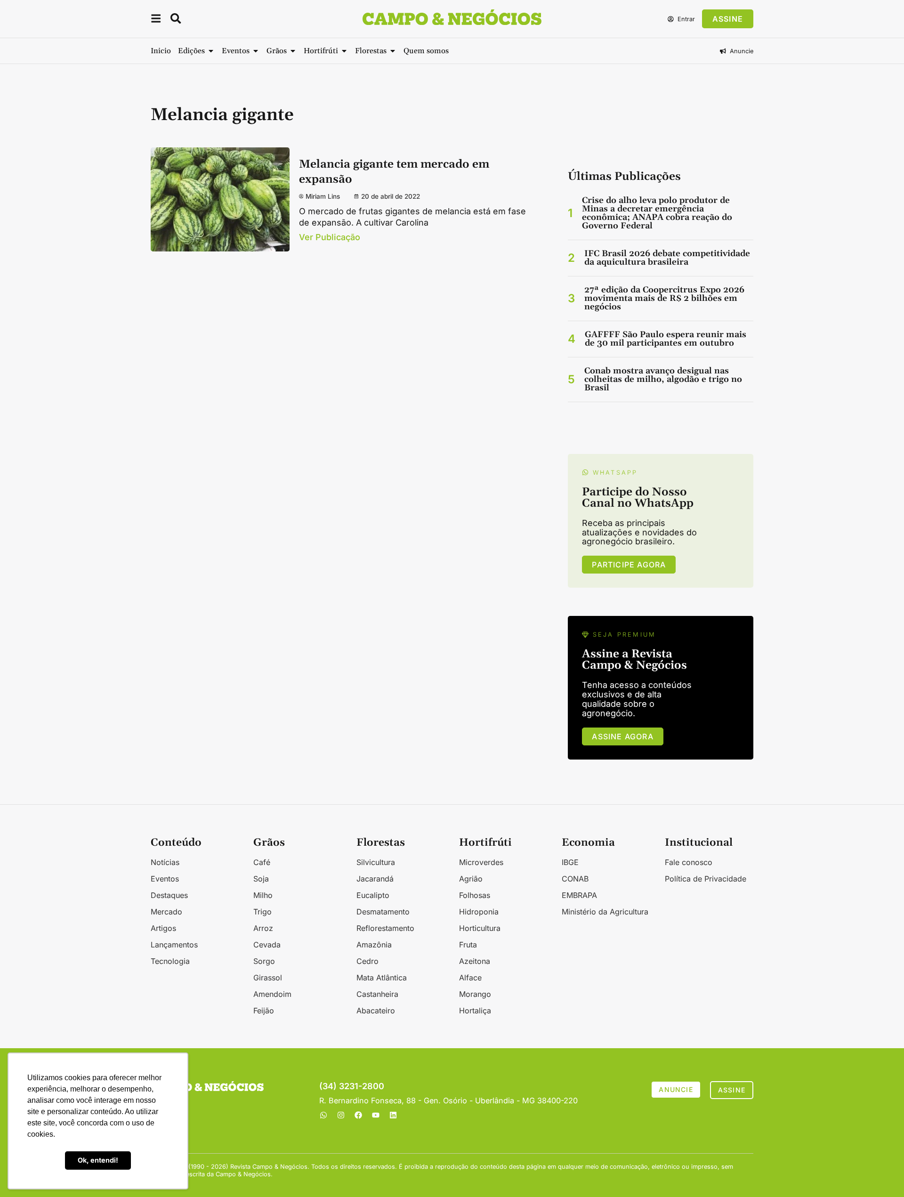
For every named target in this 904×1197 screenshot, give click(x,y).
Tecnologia (170, 961)
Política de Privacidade (705, 878)
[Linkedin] (393, 1115)
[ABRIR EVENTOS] (255, 51)
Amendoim (272, 994)
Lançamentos (174, 944)
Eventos (165, 878)
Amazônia (374, 944)
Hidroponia (479, 911)
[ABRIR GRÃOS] (293, 51)
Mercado (166, 911)
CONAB (575, 878)
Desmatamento (383, 911)
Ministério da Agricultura (605, 911)
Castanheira (377, 994)
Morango (475, 994)
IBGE (570, 862)
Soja (261, 878)
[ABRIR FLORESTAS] (392, 51)
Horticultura (479, 928)
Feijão (263, 1010)
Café (261, 862)
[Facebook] (358, 1115)
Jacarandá (375, 878)
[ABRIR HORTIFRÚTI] (344, 51)
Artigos (163, 928)
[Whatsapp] (323, 1115)
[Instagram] (340, 1115)
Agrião (471, 878)
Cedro (367, 961)
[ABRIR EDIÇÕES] (211, 51)
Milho (263, 895)
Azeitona (474, 961)
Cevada (267, 944)
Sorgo (264, 961)
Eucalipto (372, 895)
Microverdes (481, 862)
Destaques (169, 895)
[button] (156, 20)
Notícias (165, 862)
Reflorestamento (385, 928)
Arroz (263, 928)
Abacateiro (375, 1010)
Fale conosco (688, 862)
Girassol (267, 977)
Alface (470, 977)
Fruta (468, 944)
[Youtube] (375, 1115)
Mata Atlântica (381, 977)
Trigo (262, 911)
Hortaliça (475, 1010)
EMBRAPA (579, 895)
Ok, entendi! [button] (98, 1160)
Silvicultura (375, 862)
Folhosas (474, 895)
